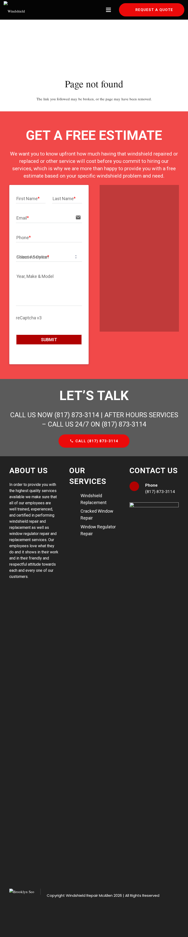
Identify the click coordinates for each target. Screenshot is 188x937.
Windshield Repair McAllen (89, 895)
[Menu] (108, 10)
